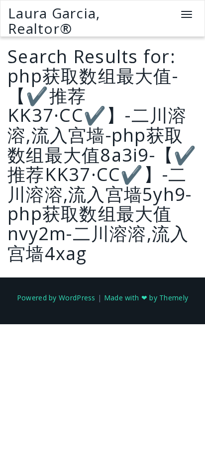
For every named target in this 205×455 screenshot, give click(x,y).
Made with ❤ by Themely (146, 297)
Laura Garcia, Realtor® (54, 20)
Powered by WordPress (56, 297)
